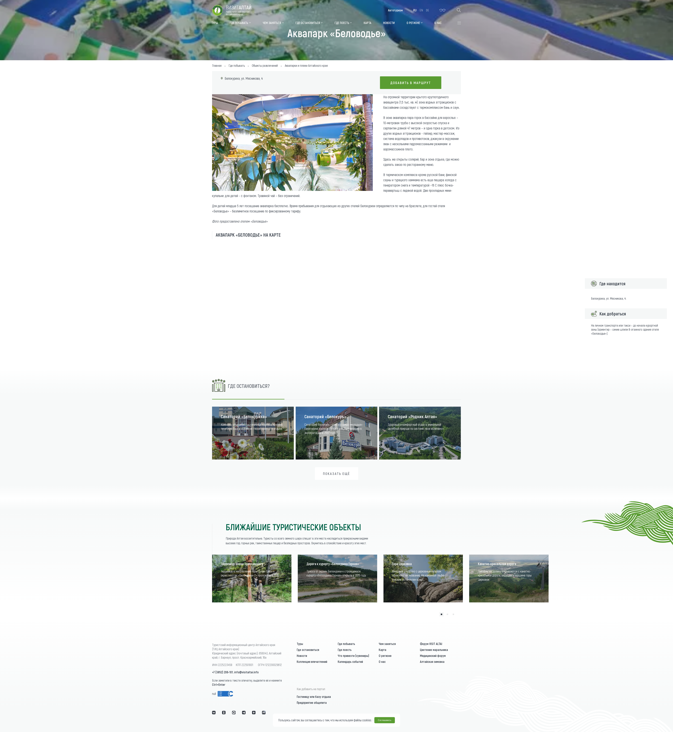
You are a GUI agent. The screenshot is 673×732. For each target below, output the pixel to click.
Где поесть (345, 650)
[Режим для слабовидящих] (442, 10)
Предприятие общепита (312, 703)
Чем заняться (387, 644)
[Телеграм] (244, 712)
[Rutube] (264, 712)
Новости (302, 656)
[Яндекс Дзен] (254, 712)
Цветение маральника (434, 650)
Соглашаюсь (384, 720)
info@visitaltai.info (246, 672)
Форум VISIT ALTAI (431, 644)
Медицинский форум (433, 656)
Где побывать (346, 644)
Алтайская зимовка (432, 662)
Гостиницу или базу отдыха (314, 697)
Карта (382, 650)
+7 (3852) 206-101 (222, 672)
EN (421, 10)
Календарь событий (350, 662)
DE (427, 10)
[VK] (214, 712)
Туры (300, 644)
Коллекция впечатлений (312, 662)
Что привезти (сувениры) (353, 656)
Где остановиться (308, 650)
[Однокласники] (224, 712)
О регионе (385, 656)
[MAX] (234, 712)
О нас (382, 662)
